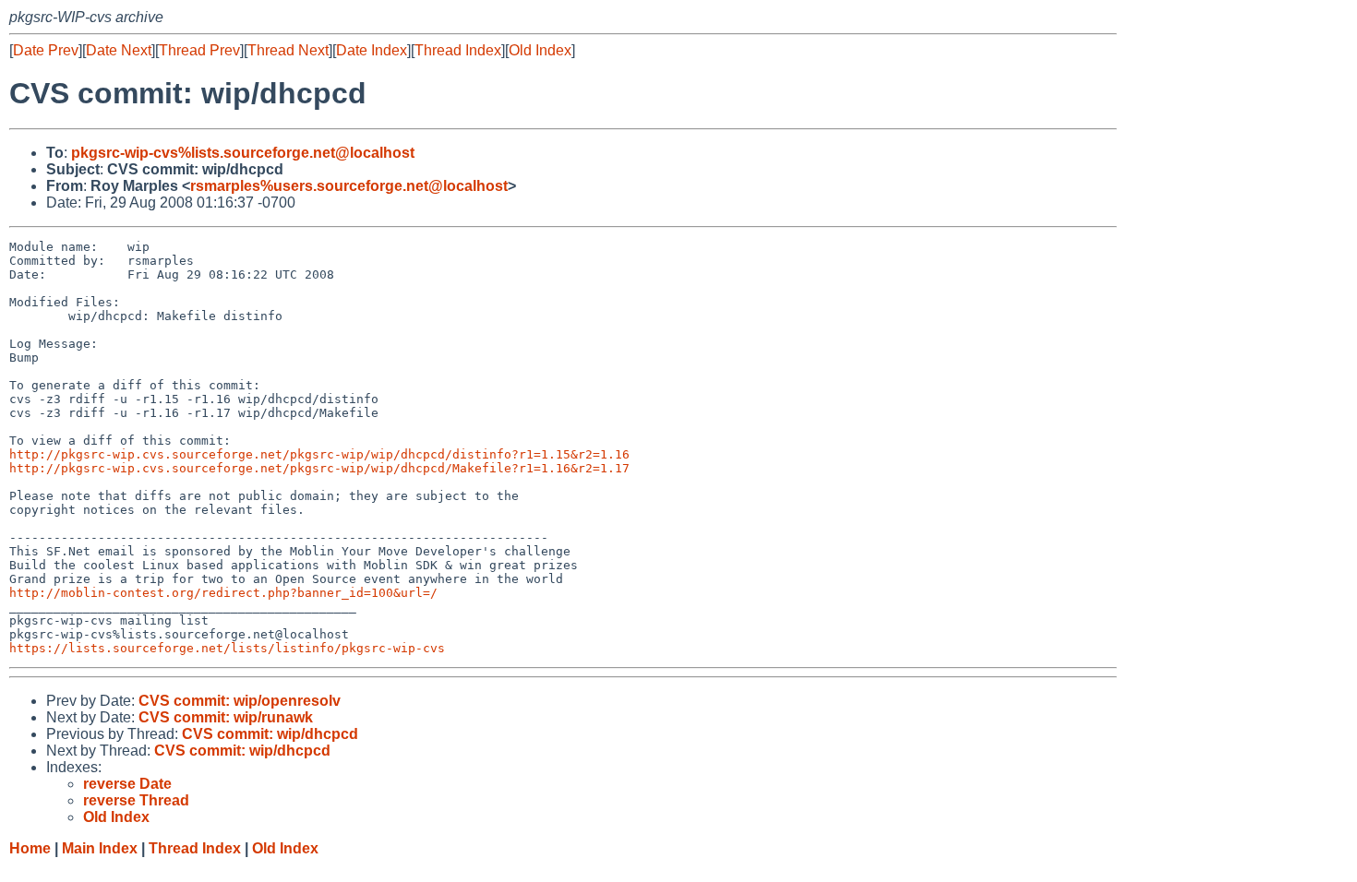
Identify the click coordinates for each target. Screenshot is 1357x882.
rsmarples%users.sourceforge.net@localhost (349, 186)
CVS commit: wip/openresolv (239, 701)
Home (30, 848)
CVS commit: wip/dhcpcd (270, 734)
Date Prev (45, 50)
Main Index (100, 848)
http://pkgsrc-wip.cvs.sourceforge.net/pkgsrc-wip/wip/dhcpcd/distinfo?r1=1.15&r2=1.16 (319, 454)
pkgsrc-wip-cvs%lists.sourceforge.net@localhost (242, 153)
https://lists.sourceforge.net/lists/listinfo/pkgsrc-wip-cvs (227, 648)
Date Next (118, 50)
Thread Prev (199, 50)
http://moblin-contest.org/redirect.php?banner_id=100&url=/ (223, 593)
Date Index (371, 50)
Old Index (540, 50)
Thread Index (457, 50)
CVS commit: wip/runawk (225, 717)
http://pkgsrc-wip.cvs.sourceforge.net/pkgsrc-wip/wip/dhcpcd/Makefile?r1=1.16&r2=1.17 (319, 468)
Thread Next (288, 50)
